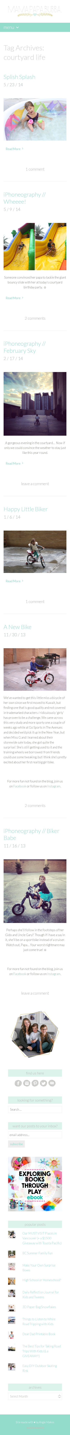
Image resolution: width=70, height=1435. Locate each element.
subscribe (16, 1144)
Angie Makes (46, 1422)
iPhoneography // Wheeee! (25, 198)
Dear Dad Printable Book (38, 1334)
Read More (13, 149)
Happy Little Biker (26, 508)
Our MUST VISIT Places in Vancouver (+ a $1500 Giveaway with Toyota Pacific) (42, 1238)
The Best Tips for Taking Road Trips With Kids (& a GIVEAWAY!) (41, 1351)
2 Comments (35, 318)
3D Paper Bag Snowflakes (39, 1307)
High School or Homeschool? (41, 1280)
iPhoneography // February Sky (25, 347)
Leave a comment (35, 483)
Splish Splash (19, 76)
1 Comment (35, 169)
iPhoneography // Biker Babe (31, 834)
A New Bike (17, 626)
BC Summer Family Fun (37, 1253)
